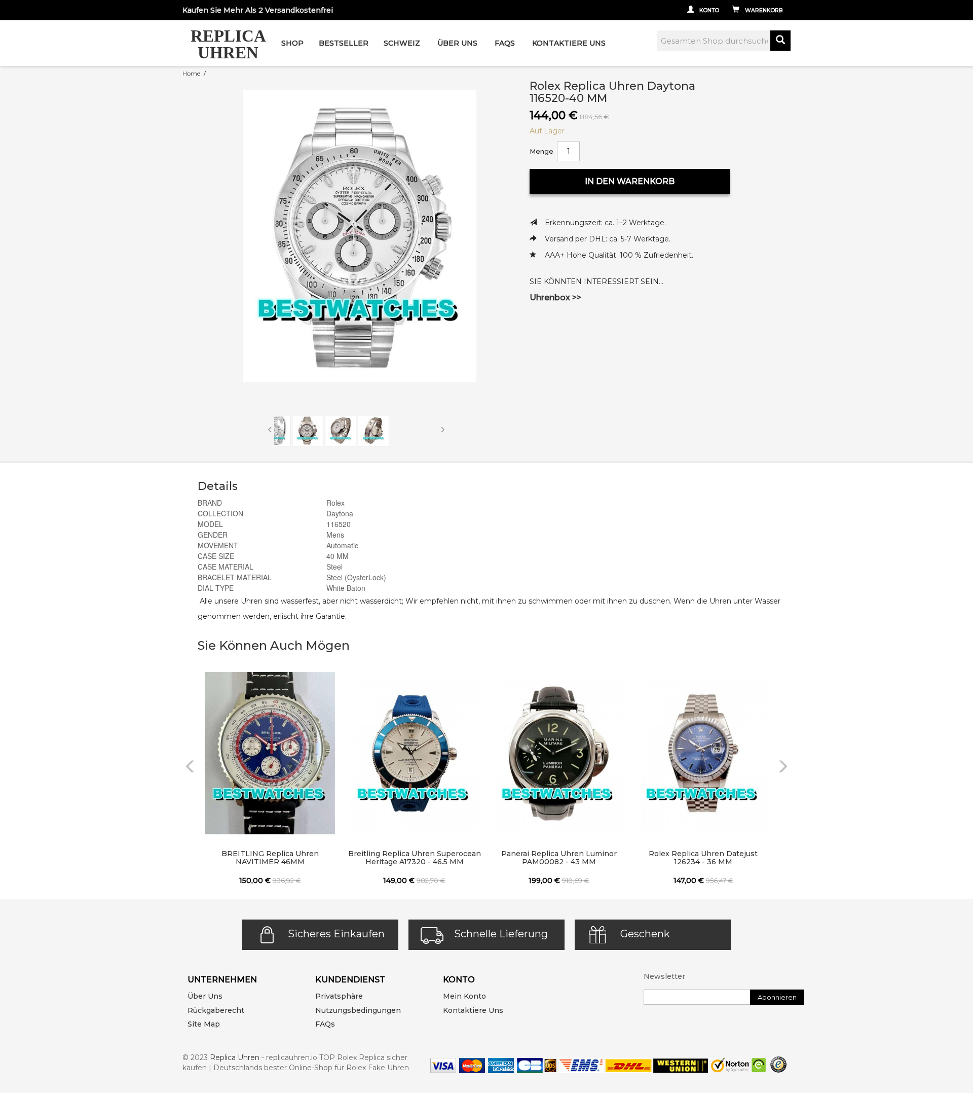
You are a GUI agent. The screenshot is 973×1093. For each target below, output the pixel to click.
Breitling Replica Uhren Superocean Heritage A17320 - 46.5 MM (414, 858)
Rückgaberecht (216, 1010)
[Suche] (780, 40)
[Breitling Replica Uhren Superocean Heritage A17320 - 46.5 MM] (414, 753)
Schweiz (402, 43)
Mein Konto (464, 996)
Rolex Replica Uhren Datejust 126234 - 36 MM (703, 858)
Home (191, 73)
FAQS (505, 43)
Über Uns (457, 43)
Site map (204, 1024)
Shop (292, 43)
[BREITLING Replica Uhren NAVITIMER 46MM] (270, 753)
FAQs (325, 1024)
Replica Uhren (234, 1057)
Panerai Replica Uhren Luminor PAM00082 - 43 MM (559, 858)
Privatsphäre (339, 996)
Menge (541, 151)
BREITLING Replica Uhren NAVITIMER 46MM (270, 858)
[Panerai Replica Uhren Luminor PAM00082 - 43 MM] (559, 753)
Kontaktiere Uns (569, 43)
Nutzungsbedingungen (358, 1010)
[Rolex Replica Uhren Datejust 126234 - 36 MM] (703, 753)
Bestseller (343, 43)
